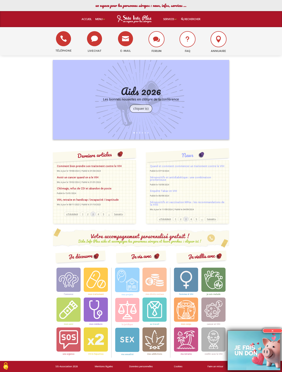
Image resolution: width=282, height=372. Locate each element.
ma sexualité (127, 354)
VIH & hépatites (96, 354)
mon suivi (68, 324)
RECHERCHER (192, 19)
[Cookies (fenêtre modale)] (5, 366)
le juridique (127, 324)
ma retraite (186, 354)
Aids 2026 (141, 91)
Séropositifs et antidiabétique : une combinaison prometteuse (180, 178)
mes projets (127, 294)
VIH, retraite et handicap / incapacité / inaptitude (88, 199)
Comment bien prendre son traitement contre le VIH (89, 166)
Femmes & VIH (186, 294)
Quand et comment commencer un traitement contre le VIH (187, 166)
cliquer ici (141, 108)
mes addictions (154, 354)
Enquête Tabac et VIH (163, 191)
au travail (154, 324)
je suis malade (213, 294)
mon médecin (95, 324)
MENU (99, 19)
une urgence (68, 354)
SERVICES (168, 19)
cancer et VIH (213, 324)
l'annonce (68, 294)
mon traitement (96, 294)
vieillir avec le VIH (213, 354)
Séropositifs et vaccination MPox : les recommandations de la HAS (187, 203)
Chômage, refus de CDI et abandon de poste (84, 188)
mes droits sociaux (154, 294)
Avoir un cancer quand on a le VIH (78, 177)
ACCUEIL (87, 19)
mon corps (186, 324)
